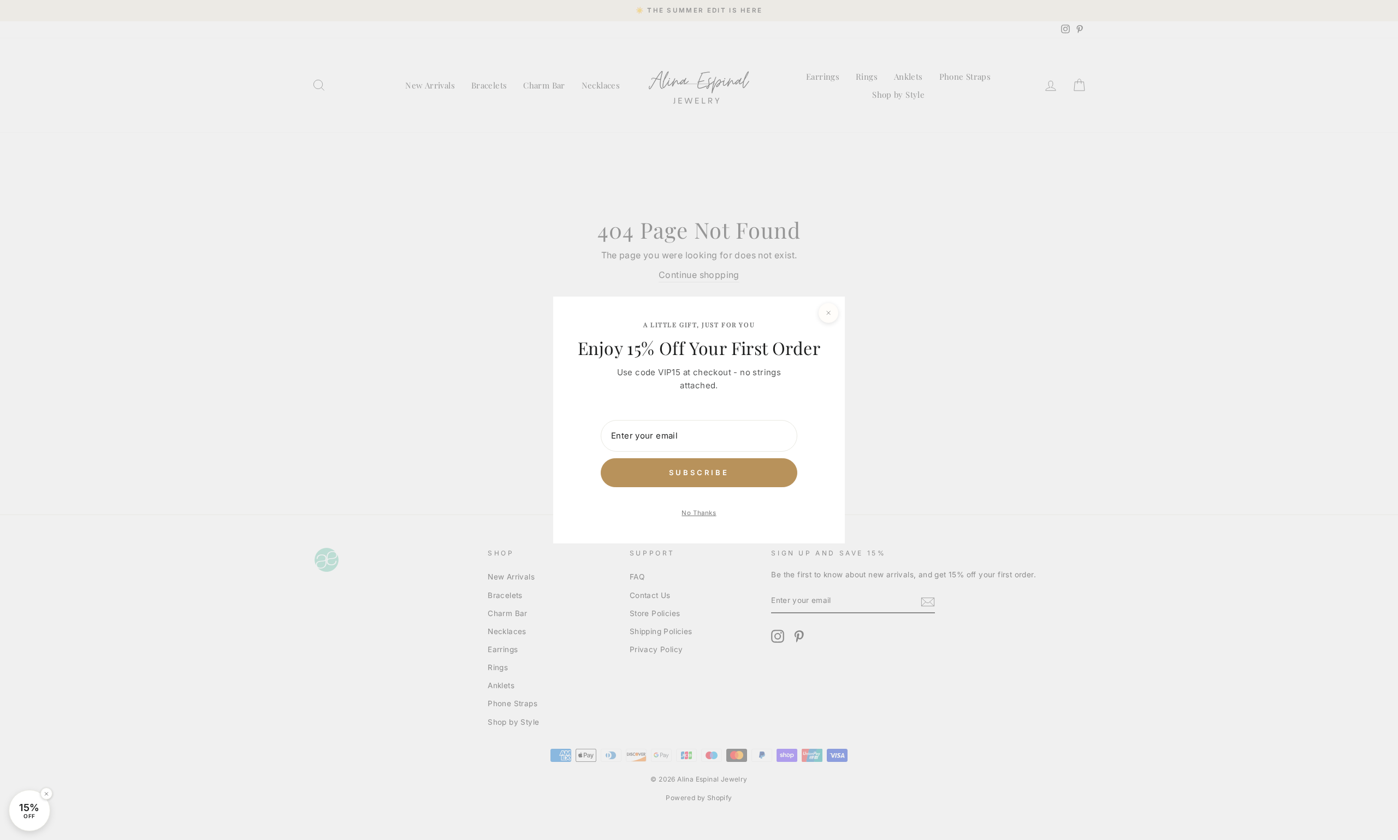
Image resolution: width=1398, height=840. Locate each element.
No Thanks (699, 513)
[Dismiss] (46, 794)
